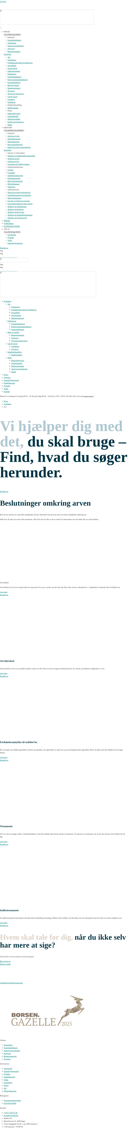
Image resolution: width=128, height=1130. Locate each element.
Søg (1, 251)
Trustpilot (7, 54)
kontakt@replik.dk (70, 6)
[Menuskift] (0, 27)
